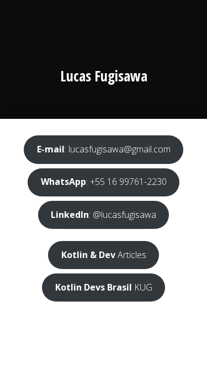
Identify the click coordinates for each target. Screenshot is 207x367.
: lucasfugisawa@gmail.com (104, 149)
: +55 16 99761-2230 (104, 182)
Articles (103, 255)
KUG (103, 287)
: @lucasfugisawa (103, 215)
